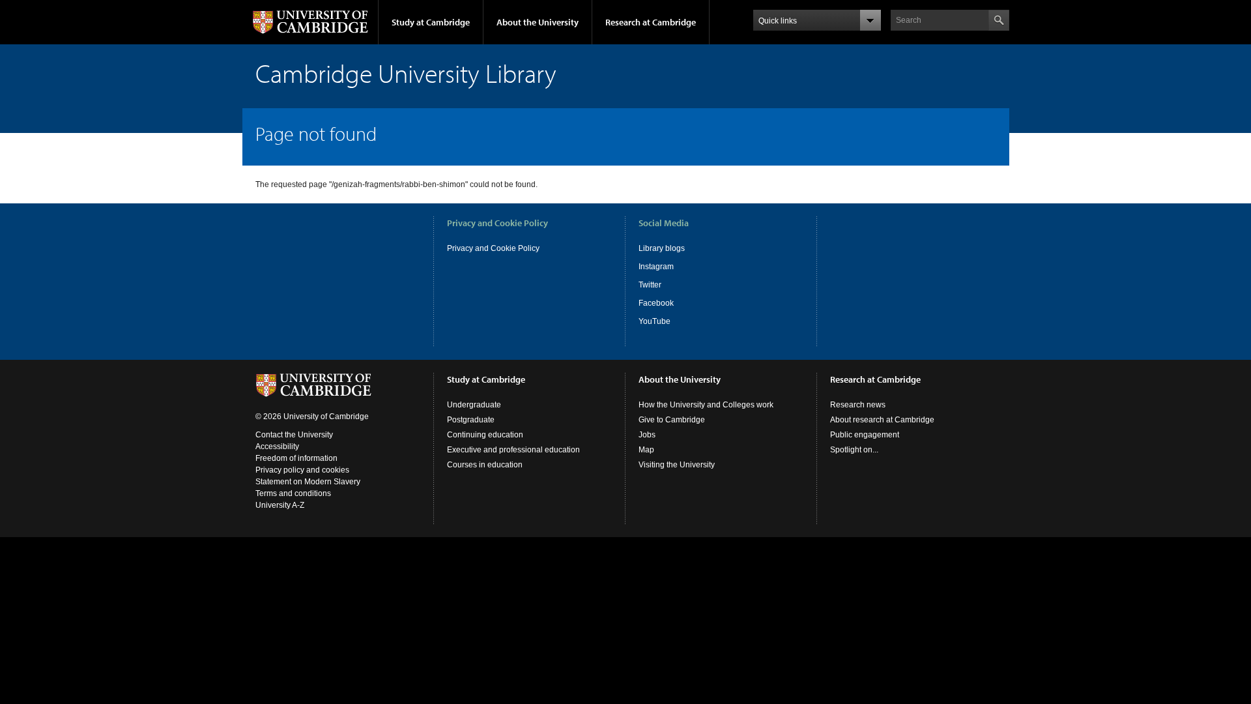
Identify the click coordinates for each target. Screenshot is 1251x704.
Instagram (656, 266)
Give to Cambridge (672, 419)
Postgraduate (471, 419)
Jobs (647, 434)
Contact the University (294, 434)
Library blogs (662, 248)
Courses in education (485, 464)
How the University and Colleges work (706, 404)
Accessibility (277, 446)
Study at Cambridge (431, 22)
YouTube (654, 321)
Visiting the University (677, 464)
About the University (537, 22)
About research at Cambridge (882, 419)
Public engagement (864, 434)
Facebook (656, 303)
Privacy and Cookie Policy (493, 248)
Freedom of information (296, 458)
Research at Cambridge (650, 22)
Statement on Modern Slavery (307, 481)
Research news (857, 404)
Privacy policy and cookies (302, 470)
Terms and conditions (293, 493)
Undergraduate (474, 404)
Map (646, 449)
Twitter (650, 284)
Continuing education (485, 434)
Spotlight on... (854, 449)
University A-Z (279, 505)
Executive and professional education (513, 449)
